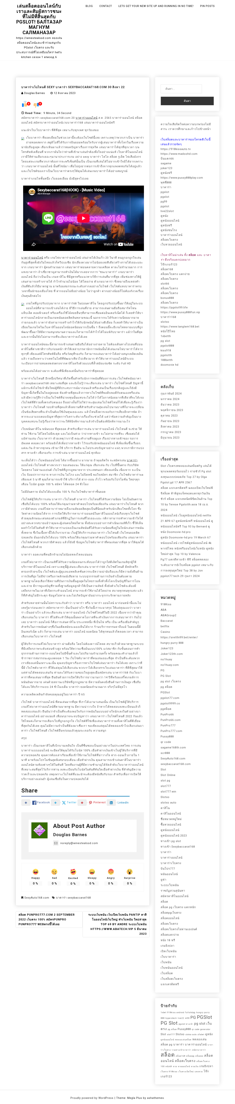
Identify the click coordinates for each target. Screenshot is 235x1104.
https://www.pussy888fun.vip (180, 312)
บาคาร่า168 (168, 317)
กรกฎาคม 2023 (171, 432)
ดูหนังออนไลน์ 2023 (174, 835)
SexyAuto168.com (36, 897)
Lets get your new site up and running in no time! (156, 6)
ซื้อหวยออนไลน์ (171, 824)
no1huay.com (170, 665)
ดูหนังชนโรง (169, 230)
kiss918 (166, 350)
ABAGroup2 (168, 615)
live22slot (167, 211)
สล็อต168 (167, 269)
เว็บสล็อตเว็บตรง (172, 978)
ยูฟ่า (163, 879)
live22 (181, 1018)
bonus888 (167, 298)
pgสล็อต (166, 709)
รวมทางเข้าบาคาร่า (181, 1050)
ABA (164, 609)
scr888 (165, 753)
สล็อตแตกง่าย (170, 934)
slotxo (165, 321)
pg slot (165, 341)
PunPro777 (168, 725)
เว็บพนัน (166, 962)
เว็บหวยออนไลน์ (171, 244)
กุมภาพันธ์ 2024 (171, 393)
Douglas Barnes (34, 93)
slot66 (165, 283)
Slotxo (165, 797)
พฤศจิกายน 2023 (172, 410)
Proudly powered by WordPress (92, 1098)
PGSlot (165, 692)
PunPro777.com (171, 731)
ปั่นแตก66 (167, 158)
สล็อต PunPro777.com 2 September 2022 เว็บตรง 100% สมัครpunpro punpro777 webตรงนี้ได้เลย (47, 919)
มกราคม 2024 (170, 399)
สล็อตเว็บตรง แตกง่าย (175, 274)
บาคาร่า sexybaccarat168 (73, 897)
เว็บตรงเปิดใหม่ (186, 1071)
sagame (166, 163)
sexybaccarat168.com (176, 764)
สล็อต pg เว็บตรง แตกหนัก (178, 907)
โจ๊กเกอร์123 (169, 264)
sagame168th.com (173, 747)
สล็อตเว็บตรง (169, 239)
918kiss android (175, 1012)
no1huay (166, 659)
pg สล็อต (166, 687)
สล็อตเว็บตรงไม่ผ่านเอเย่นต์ (179, 929)
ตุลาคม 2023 (169, 415)
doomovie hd (169, 364)
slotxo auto (168, 802)
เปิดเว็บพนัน (169, 951)
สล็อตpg (190, 1056)
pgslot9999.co (170, 703)
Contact (105, 6)
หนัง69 (168, 1066)
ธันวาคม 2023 (170, 404)
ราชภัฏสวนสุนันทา (173, 890)
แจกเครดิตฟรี (170, 984)
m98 (187, 1018)
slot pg (165, 780)
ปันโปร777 (168, 868)
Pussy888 (167, 736)
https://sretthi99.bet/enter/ (179, 637)
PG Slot (166, 676)
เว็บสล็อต (167, 973)
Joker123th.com (172, 654)
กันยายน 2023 (170, 421)
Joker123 (167, 648)
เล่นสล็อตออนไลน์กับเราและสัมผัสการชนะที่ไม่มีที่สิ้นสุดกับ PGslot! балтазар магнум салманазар (39, 19)
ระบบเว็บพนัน (170, 885)
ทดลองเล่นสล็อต (183, 1039)
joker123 (166, 168)
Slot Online (168, 775)
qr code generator (201, 1029)
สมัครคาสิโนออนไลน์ (175, 896)
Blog (89, 6)
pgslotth (166, 355)
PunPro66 (167, 714)
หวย (175, 1066)
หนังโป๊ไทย (168, 331)
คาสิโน (165, 808)
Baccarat (167, 620)
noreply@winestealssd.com (79, 843)
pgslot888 (167, 345)
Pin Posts (207, 6)
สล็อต (164, 901)
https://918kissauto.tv (176, 149)
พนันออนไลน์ (169, 874)
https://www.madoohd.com (179, 153)
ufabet (201, 1034)
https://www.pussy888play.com (182, 177)
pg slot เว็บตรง (171, 681)
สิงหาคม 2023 (170, 426)
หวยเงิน (194, 1066)
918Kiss (166, 604)
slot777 (166, 786)
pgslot (165, 192)
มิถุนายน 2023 (170, 437)
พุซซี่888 (166, 182)
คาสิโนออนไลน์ (171, 813)
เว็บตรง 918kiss (169, 1071)
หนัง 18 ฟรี (168, 940)
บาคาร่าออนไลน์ (86, 118)
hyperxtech (171, 1018)
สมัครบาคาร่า (199, 1050)
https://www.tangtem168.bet (180, 326)
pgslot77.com (170, 698)
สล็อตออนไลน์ (170, 918)
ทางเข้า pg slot (171, 841)
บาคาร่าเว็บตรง (171, 863)
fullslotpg (190, 1012)
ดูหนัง (164, 216)
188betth (167, 360)
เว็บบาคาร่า (168, 956)
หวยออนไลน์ (184, 1066)
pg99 (164, 201)
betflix (165, 626)
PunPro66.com (171, 720)
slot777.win (168, 791)
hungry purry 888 (172, 643)
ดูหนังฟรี (166, 173)
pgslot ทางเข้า (186, 1024)
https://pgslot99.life (174, 307)
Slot (163, 769)
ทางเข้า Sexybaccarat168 (178, 846)
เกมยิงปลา (167, 945)
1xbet (163, 1012)
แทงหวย (199, 1071)
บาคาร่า (132, 460)
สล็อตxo (199, 1056)
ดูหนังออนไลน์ (170, 220)
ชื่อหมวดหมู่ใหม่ (171, 819)
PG (162, 670)
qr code (166, 742)
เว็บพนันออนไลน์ (172, 967)
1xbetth (166, 336)
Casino (165, 632)
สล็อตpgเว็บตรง (171, 912)
